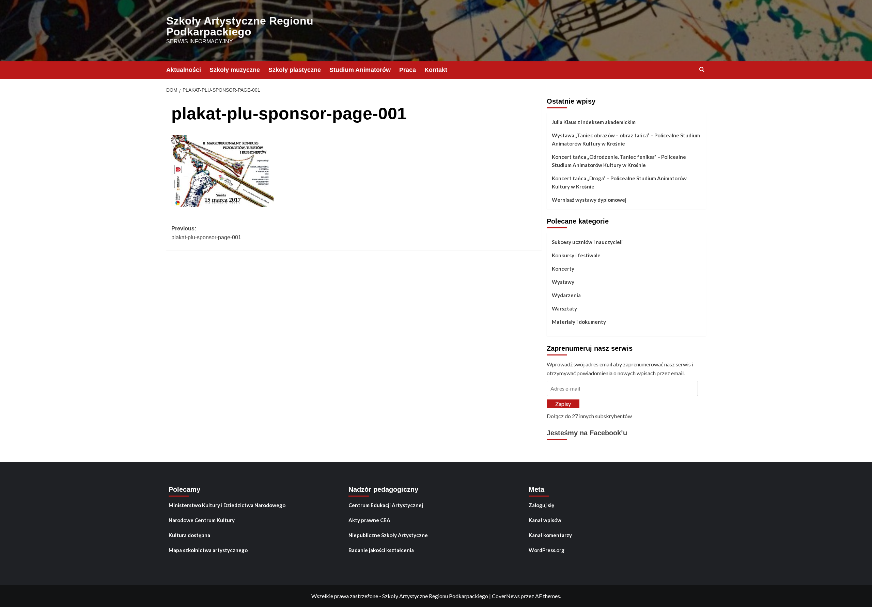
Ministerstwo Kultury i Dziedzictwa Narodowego (227, 505)
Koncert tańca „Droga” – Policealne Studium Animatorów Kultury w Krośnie (619, 182)
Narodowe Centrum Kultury (202, 520)
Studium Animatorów (360, 69)
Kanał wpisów (545, 520)
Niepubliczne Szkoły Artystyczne (388, 535)
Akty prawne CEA (369, 520)
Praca (407, 69)
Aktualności (183, 69)
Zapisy (563, 403)
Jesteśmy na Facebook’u (587, 433)
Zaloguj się (541, 505)
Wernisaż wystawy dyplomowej (589, 200)
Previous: (206, 233)
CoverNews (506, 596)
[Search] (702, 70)
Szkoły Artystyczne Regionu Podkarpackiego (239, 26)
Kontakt (435, 69)
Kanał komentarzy (550, 535)
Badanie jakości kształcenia (381, 550)
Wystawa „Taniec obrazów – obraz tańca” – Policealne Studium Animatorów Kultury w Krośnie (626, 139)
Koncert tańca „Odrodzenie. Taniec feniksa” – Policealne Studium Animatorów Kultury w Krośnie (619, 161)
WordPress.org (546, 550)
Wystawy (563, 282)
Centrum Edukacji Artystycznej (385, 505)
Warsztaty (564, 308)
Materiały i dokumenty (579, 322)
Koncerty (563, 268)
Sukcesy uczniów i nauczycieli (587, 242)
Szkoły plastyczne (294, 69)
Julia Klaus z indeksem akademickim (594, 122)
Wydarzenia (566, 295)
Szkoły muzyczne (234, 69)
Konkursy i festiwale (576, 255)
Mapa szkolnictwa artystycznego (208, 550)
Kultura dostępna (189, 535)
